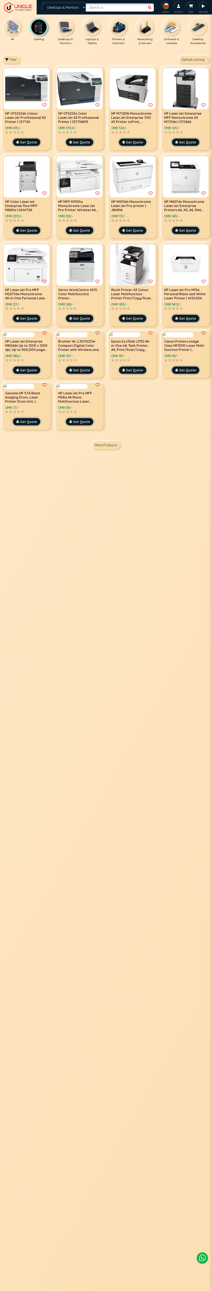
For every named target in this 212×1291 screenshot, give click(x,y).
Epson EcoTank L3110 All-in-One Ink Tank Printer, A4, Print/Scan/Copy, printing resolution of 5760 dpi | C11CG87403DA (131, 349)
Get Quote (28, 142)
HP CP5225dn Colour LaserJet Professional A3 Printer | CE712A (25, 117)
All (12, 39)
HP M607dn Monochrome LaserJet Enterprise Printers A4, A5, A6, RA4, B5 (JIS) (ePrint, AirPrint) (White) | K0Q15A (184, 210)
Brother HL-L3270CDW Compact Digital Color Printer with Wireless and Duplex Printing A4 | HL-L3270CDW (78, 349)
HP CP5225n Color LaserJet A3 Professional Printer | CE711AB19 (78, 117)
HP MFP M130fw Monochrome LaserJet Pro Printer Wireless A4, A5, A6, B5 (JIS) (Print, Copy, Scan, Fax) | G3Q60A (79, 210)
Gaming (39, 39)
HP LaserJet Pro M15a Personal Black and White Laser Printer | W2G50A (185, 294)
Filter (12, 60)
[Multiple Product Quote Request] (44, 105)
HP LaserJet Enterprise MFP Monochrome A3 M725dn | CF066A (182, 117)
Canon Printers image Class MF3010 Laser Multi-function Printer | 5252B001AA (184, 347)
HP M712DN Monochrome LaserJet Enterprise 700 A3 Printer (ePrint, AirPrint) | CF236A (131, 119)
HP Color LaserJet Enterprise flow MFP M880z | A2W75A (21, 206)
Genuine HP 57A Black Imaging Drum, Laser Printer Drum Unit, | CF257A (22, 399)
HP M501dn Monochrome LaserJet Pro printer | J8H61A (131, 206)
